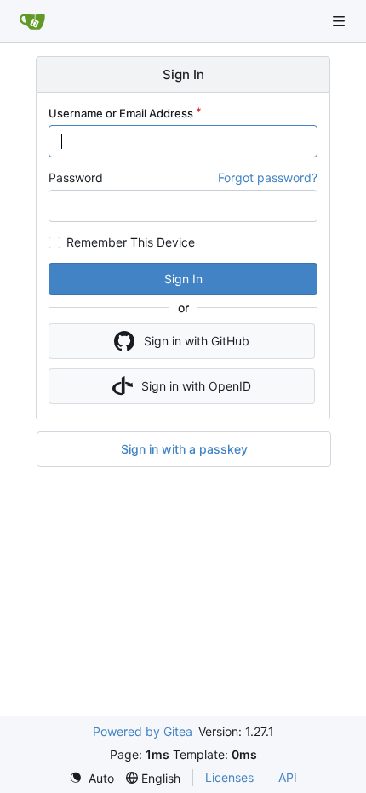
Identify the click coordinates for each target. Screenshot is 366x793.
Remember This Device (130, 242)
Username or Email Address (121, 113)
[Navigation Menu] (340, 21)
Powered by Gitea (142, 731)
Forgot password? (267, 177)
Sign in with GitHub (196, 341)
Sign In (183, 278)
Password (76, 177)
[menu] (91, 778)
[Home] (32, 21)
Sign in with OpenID (196, 386)
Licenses (229, 777)
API (287, 777)
